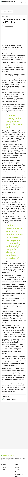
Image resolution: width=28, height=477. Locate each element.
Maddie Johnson (9, 26)
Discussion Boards (20, 472)
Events (17, 467)
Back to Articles (8, 11)
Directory (17, 469)
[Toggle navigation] (25, 2)
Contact (3, 469)
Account (3, 467)
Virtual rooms (19, 474)
